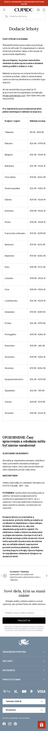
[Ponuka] (4, 10)
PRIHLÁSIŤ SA (24, 620)
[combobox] (24, 16)
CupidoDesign (13, 718)
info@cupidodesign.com (14, 95)
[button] (44, 10)
